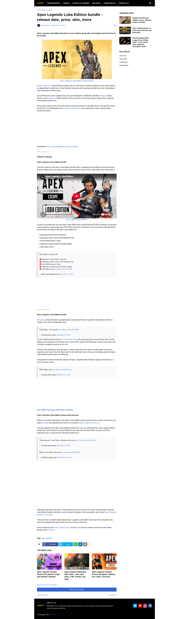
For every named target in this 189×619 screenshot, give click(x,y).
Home (39, 10)
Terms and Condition (101, 617)
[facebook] (150, 606)
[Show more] (90, 544)
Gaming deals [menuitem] (110, 3)
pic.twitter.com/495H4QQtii (70, 452)
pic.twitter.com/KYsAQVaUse (86, 440)
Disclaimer (114, 617)
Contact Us (140, 617)
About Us (88, 617)
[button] (150, 3)
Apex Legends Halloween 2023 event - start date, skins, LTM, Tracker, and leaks (75, 575)
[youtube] (140, 606)
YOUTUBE (123, 59)
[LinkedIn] (80, 544)
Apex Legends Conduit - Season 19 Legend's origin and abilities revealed (48, 574)
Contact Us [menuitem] (124, 3)
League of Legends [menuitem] (80, 3)
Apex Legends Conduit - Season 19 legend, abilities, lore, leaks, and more (104, 574)
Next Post (112, 595)
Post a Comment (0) (76, 589)
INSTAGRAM (123, 65)
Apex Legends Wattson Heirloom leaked (62, 146)
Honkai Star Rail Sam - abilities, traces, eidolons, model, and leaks (142, 20)
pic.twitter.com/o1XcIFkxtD (63, 269)
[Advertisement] (77, 130)
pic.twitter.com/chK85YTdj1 (62, 369)
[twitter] (135, 606)
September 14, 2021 (63, 445)
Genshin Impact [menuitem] (53, 3)
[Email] (85, 544)
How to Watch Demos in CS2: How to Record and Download (141, 30)
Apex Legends (47, 10)
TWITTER (122, 56)
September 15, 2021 (63, 335)
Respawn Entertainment (71, 108)
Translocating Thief (69, 339)
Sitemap (149, 617)
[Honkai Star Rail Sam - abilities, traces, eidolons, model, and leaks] (125, 20)
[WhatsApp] (76, 544)
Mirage (102, 96)
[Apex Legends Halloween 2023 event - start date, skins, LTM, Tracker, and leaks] (76, 561)
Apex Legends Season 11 (90, 423)
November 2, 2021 (66, 274)
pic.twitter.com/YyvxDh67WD (69, 330)
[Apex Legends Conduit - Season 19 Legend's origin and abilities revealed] (49, 561)
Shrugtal (45, 423)
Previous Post (43, 595)
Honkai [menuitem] (66, 3)
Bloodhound (51, 98)
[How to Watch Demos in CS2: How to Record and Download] (125, 30)
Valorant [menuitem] (96, 3)
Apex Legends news (62, 527)
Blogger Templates (96, 614)
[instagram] (145, 606)
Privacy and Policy (127, 617)
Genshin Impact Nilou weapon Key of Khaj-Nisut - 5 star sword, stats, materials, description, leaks (140, 42)
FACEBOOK (123, 62)
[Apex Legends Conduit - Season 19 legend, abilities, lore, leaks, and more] (104, 561)
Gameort (51, 530)
